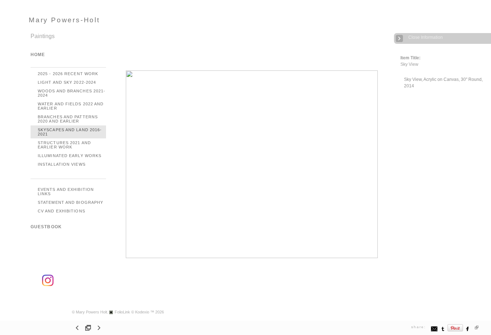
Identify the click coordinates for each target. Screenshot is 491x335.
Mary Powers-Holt (64, 20)
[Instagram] (47, 285)
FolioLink (122, 312)
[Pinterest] (455, 330)
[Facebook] (468, 330)
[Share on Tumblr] (443, 330)
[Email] (434, 330)
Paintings (43, 36)
